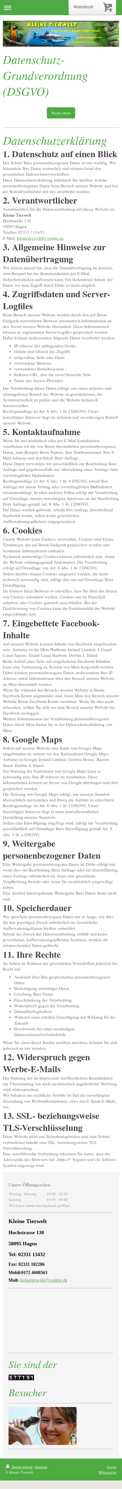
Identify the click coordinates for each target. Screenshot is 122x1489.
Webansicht (107, 1472)
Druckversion (22, 1466)
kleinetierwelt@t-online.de (40, 238)
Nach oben (61, 113)
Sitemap (41, 1466)
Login (111, 1466)
